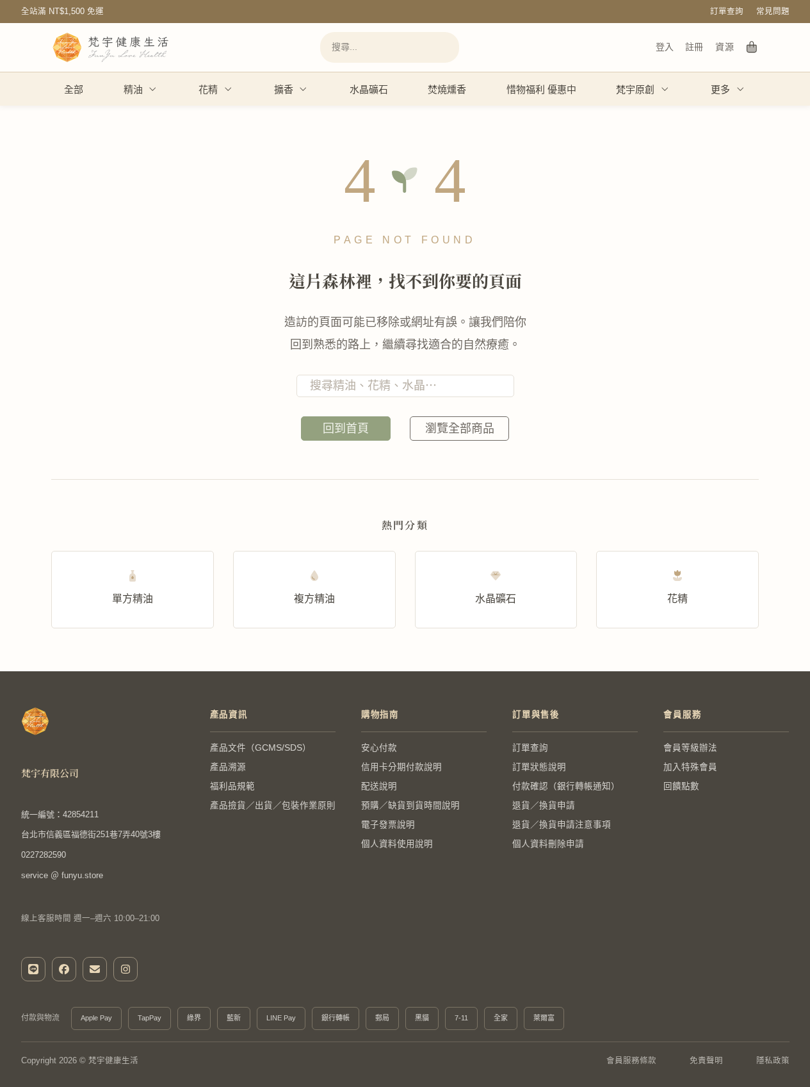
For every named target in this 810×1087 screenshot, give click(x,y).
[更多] (741, 89)
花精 (208, 89)
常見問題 (773, 11)
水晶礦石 (369, 89)
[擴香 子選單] (303, 89)
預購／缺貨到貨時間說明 (410, 805)
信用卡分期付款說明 (401, 767)
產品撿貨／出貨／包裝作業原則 (273, 805)
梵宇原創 (635, 89)
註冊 (694, 47)
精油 (133, 89)
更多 (720, 89)
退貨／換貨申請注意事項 (561, 825)
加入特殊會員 (690, 767)
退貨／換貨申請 (543, 805)
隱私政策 (773, 1060)
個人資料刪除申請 (548, 844)
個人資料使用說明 (397, 844)
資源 (724, 47)
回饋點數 (681, 786)
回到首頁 (346, 428)
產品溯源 (228, 767)
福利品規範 (232, 786)
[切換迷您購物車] (752, 47)
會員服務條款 (631, 1060)
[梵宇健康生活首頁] (35, 721)
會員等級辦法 (690, 748)
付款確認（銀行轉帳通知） (566, 786)
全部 (73, 89)
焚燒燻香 (447, 89)
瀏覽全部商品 (459, 428)
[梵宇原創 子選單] (665, 89)
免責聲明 (706, 1060)
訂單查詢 (726, 11)
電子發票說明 (388, 825)
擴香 (283, 89)
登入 (665, 47)
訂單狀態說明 (539, 767)
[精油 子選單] (153, 89)
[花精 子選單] (228, 89)
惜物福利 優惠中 (541, 89)
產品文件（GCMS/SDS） (260, 748)
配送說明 (379, 786)
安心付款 (379, 748)
